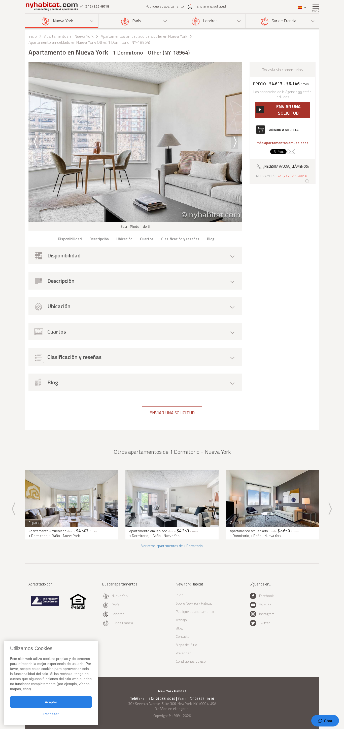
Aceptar (51, 702)
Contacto (183, 636)
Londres (210, 21)
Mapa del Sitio (186, 644)
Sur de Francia (284, 21)
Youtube (265, 604)
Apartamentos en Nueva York (68, 36)
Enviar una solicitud (211, 6)
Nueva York (63, 21)
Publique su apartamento (165, 6)
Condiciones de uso (191, 661)
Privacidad (183, 653)
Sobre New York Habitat (194, 603)
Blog (179, 628)
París (136, 21)
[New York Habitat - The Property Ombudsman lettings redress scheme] (44, 604)
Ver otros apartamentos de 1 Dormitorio (172, 545)
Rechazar (51, 714)
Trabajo (181, 619)
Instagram (266, 613)
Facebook (266, 595)
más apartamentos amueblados (282, 142)
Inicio (32, 36)
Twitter (264, 622)
